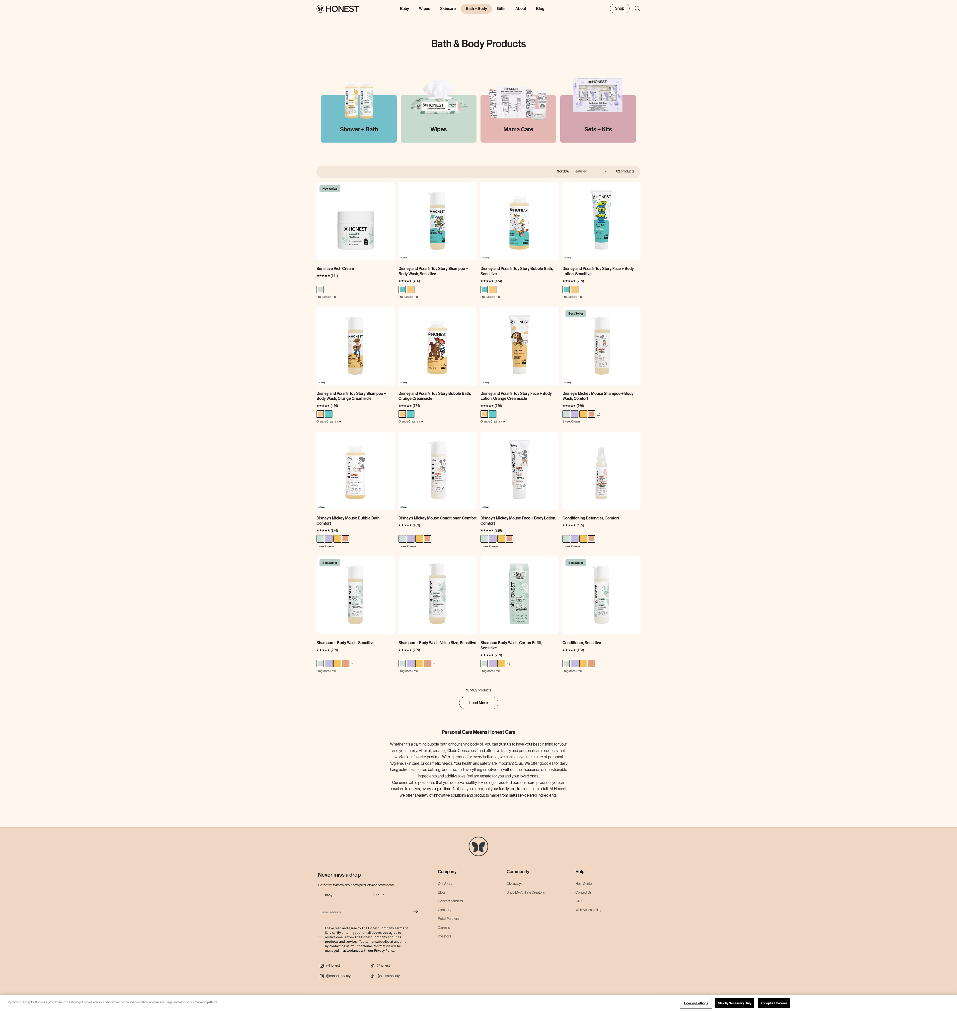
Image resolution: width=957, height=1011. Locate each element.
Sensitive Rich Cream (335, 268)
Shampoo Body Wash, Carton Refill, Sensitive (511, 645)
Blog (441, 892)
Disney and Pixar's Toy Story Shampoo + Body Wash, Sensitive (433, 271)
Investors (444, 936)
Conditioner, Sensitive (581, 642)
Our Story (445, 883)
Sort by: (563, 171)
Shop (619, 8)
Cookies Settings (696, 1003)
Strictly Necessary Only (734, 1003)
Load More (478, 702)
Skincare (448, 8)
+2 (508, 663)
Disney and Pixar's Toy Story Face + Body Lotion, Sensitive (598, 271)
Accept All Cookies (773, 1003)
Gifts (501, 8)
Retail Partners (448, 918)
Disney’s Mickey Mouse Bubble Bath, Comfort (348, 521)
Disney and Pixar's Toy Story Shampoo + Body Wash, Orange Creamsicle (351, 396)
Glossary (444, 910)
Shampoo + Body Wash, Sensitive (346, 642)
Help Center (584, 883)
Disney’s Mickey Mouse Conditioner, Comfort (438, 518)
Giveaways (515, 883)
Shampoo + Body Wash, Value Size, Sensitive (437, 642)
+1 (598, 414)
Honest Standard (450, 901)
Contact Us (583, 892)
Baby (404, 8)
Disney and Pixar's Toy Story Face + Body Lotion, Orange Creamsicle (516, 396)
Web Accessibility (588, 910)
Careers (444, 927)
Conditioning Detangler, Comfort (590, 518)
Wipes (424, 8)
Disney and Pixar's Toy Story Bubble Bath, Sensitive (516, 271)
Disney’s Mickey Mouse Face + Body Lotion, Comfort (518, 521)
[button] (635, 8)
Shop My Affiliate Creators (526, 892)
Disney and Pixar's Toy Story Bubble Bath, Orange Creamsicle (435, 396)
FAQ (578, 901)
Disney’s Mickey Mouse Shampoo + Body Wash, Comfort (598, 396)
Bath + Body (476, 8)
